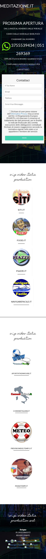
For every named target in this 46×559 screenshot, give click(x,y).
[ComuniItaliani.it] (21, 394)
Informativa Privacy (19, 114)
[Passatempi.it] (21, 469)
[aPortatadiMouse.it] (21, 356)
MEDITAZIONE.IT (17, 5)
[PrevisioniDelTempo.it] (21, 431)
